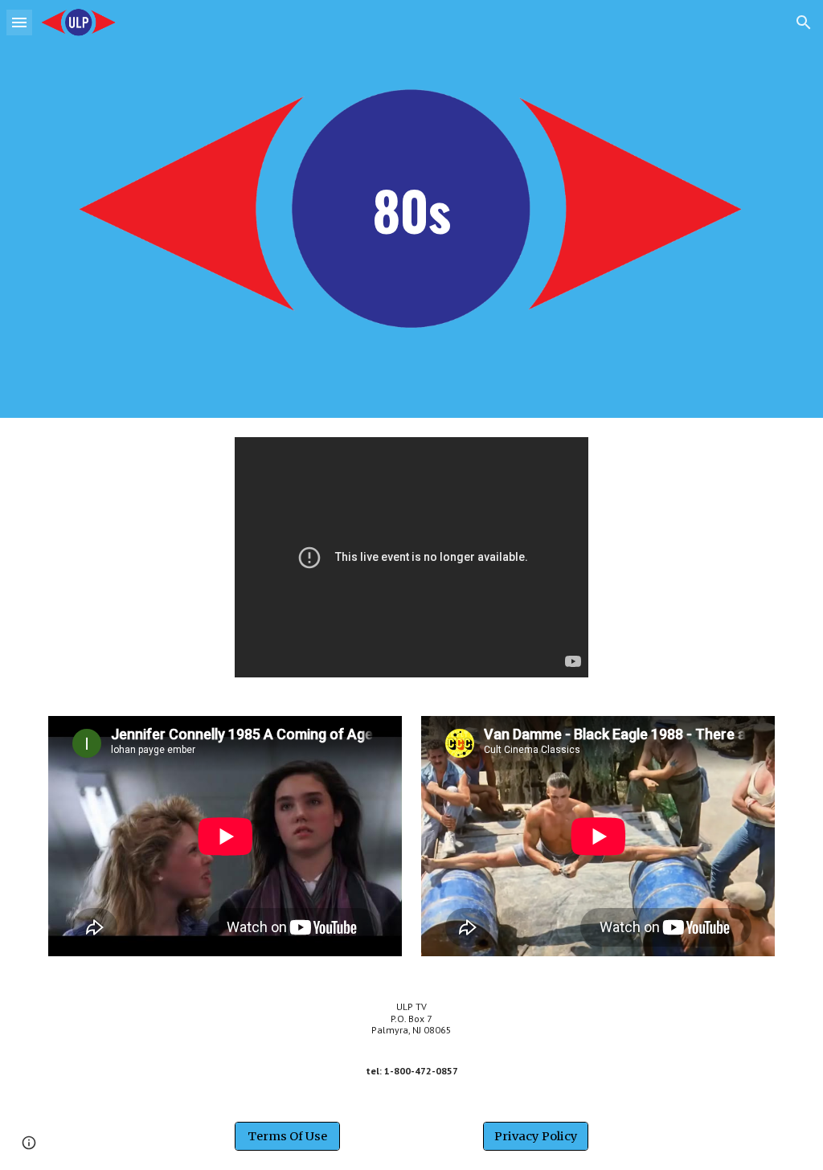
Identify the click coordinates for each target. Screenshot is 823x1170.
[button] (19, 22)
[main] (411, 208)
